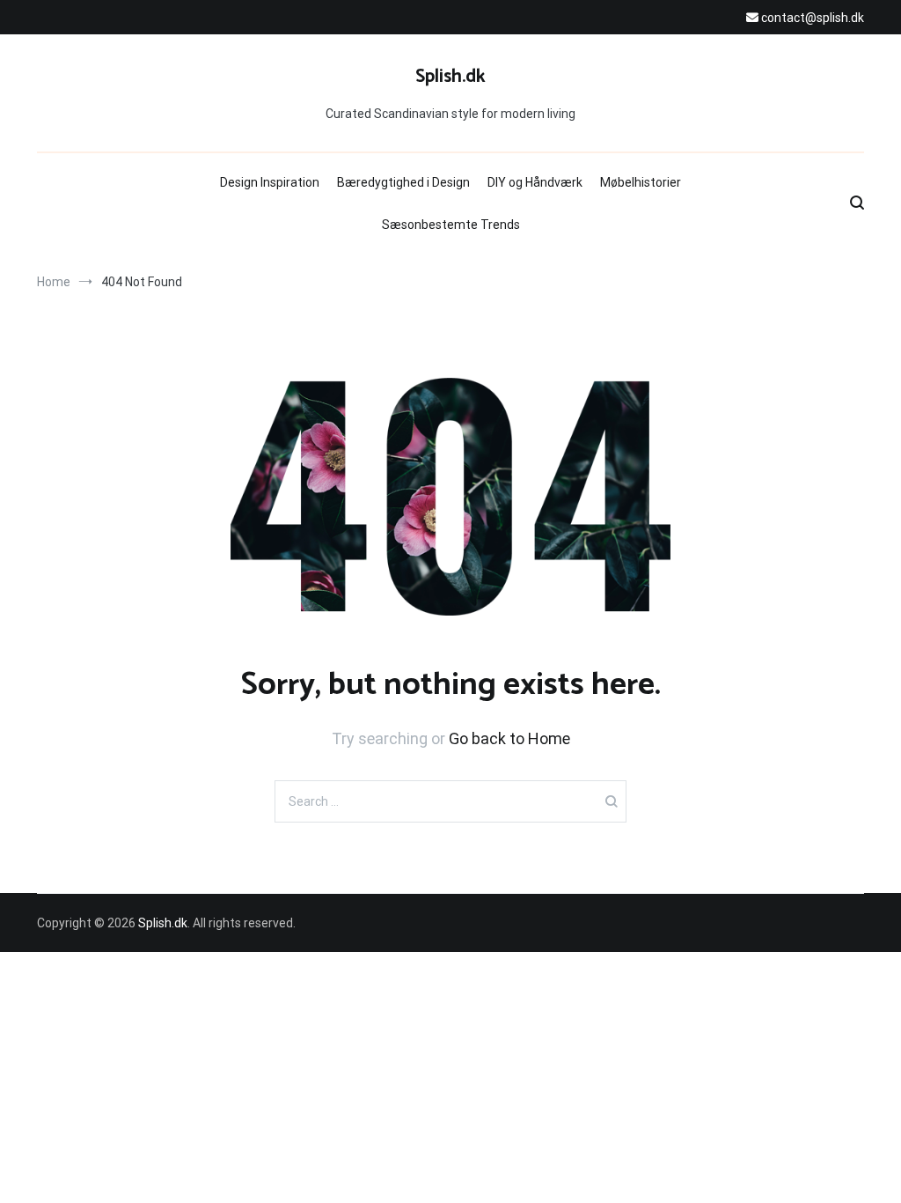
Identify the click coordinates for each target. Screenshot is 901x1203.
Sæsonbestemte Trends (451, 225)
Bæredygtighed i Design (403, 182)
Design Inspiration (269, 182)
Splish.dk (450, 77)
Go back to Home (509, 738)
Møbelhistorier (640, 182)
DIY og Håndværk (534, 182)
